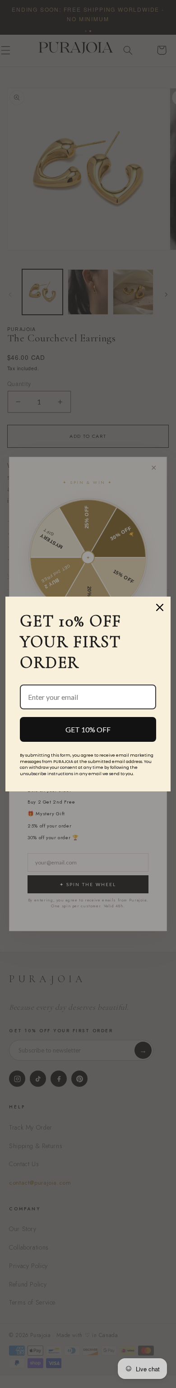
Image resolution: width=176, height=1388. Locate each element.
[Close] (160, 607)
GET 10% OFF (88, 729)
